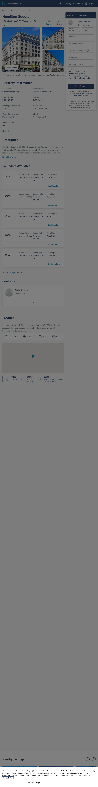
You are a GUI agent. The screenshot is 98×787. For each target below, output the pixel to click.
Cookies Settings (33, 783)
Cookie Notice (8, 778)
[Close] (94, 771)
